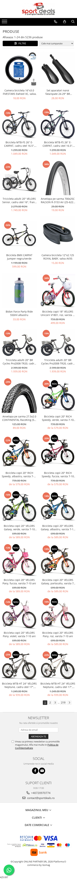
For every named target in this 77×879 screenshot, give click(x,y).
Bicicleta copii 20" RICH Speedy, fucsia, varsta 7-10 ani (58, 474)
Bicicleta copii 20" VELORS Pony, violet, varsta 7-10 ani (19, 634)
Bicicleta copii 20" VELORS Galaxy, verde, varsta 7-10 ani (19, 527)
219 (63, 702)
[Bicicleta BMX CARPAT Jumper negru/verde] (19, 234)
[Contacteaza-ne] (56, 21)
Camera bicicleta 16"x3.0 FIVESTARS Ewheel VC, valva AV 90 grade (19, 92)
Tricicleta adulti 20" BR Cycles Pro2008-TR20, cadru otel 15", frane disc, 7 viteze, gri (58, 361)
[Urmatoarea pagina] (69, 702)
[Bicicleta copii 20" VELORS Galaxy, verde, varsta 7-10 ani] (19, 506)
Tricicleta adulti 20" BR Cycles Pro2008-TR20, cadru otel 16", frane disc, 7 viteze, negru (19, 361)
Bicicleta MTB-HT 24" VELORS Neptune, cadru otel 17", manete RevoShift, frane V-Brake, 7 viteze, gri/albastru (19, 685)
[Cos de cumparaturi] (64, 21)
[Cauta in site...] (73, 21)
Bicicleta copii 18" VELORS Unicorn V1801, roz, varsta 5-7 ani (58, 313)
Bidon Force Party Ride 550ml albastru (19, 313)
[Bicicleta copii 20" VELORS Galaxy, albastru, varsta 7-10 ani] (57, 506)
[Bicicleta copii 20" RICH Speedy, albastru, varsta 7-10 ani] (19, 452)
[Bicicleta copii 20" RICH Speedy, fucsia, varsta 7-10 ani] (57, 451)
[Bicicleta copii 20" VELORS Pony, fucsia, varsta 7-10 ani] (19, 560)
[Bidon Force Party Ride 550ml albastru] (19, 290)
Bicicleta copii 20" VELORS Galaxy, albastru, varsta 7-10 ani (58, 527)
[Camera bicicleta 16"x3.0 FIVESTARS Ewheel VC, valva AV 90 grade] (19, 69)
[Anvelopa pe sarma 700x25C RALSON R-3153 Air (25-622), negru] (57, 177)
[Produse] (5, 22)
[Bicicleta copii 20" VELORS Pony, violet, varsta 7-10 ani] (19, 613)
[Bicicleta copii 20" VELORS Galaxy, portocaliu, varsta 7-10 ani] (57, 560)
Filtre (21, 43)
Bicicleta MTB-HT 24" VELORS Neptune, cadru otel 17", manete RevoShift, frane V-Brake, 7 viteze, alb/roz (57, 685)
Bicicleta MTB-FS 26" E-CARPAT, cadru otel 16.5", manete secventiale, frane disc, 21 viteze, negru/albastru (19, 144)
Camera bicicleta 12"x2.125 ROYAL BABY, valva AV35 (58, 256)
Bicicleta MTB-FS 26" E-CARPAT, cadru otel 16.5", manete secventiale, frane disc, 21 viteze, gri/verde (57, 144)
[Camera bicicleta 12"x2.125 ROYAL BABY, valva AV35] (57, 234)
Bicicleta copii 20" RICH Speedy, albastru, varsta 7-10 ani (19, 474)
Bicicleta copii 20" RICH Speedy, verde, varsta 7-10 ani (58, 418)
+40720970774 (40, 793)
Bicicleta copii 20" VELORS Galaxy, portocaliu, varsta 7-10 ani (57, 581)
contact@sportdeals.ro (40, 798)
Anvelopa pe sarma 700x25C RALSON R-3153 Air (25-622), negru (58, 200)
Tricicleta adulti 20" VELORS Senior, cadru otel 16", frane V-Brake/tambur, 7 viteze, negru (19, 200)
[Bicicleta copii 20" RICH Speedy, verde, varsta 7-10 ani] (57, 395)
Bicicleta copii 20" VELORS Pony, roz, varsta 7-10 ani (57, 634)
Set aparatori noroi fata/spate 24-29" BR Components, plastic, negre (57, 92)
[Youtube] (42, 771)
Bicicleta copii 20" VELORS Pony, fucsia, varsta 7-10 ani (19, 581)
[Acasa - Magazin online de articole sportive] (38, 9)
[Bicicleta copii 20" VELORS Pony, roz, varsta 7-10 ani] (57, 613)
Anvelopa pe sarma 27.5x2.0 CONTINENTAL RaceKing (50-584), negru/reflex (19, 418)
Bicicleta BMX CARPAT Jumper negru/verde (19, 256)
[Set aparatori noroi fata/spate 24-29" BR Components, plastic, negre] (57, 69)
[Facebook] (35, 771)
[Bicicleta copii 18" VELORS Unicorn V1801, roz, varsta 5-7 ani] (57, 290)
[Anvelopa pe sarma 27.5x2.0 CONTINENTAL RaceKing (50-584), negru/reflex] (19, 395)
